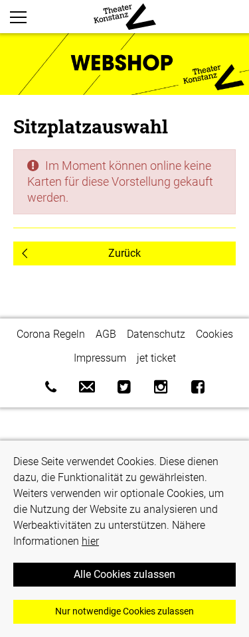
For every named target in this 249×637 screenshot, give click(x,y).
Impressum (100, 358)
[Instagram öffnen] (161, 386)
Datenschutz (156, 334)
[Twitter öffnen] (124, 386)
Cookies (214, 334)
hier (90, 541)
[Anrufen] (50, 386)
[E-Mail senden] (87, 387)
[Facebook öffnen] (197, 386)
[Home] (124, 16)
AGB (106, 334)
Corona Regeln (51, 334)
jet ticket (156, 358)
